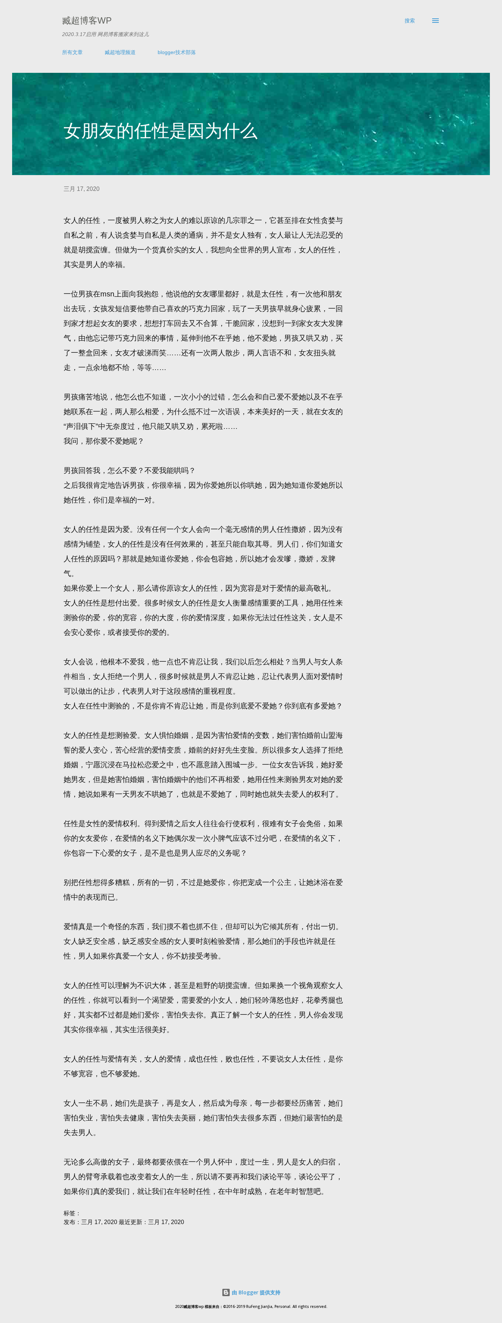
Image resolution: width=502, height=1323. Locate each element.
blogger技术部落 (177, 52)
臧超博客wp (87, 20)
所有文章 (72, 52)
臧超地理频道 (120, 52)
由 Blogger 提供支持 (255, 1292)
